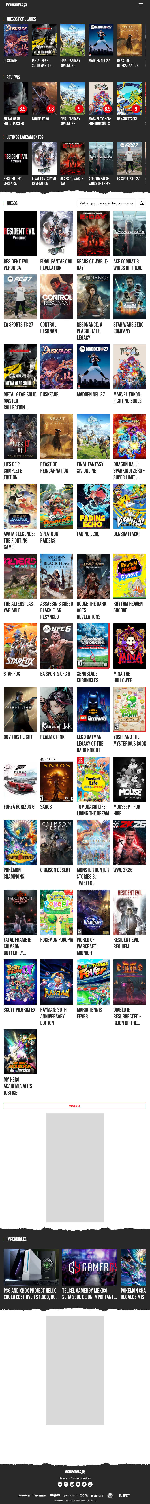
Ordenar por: (88, 203)
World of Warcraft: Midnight (87, 946)
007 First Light (18, 737)
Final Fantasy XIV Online (70, 63)
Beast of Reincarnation (127, 63)
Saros (46, 806)
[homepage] (16, 5)
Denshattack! (127, 118)
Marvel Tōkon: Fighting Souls (100, 121)
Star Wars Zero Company (128, 327)
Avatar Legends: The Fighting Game (19, 540)
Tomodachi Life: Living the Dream (93, 810)
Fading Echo (40, 118)
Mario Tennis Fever (89, 1013)
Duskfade (10, 60)
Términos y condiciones (81, 1478)
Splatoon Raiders (49, 537)
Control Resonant (49, 327)
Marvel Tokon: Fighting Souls (127, 397)
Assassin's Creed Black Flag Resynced (56, 610)
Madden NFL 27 (91, 394)
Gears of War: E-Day (72, 181)
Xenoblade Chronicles (87, 677)
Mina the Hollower (122, 677)
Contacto (63, 1478)
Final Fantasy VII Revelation (44, 181)
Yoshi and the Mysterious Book (129, 740)
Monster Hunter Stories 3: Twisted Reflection (93, 880)
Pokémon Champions (14, 873)
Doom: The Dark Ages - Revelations (91, 610)
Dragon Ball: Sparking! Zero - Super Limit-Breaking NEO (129, 474)
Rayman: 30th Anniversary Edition (53, 1016)
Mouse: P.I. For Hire (126, 810)
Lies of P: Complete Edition (13, 471)
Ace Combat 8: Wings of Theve (99, 181)
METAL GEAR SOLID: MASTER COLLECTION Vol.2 (16, 123)
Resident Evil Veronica (13, 181)
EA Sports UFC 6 (55, 673)
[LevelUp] (24, 1496)
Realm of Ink (52, 737)
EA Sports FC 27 (128, 178)
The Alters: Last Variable (19, 607)
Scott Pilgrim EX (19, 1009)
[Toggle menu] (141, 5)
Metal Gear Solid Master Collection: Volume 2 (41, 68)
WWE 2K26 (123, 870)
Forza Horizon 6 (19, 806)
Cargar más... (75, 1106)
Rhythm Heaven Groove (128, 607)
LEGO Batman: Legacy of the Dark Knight (90, 743)
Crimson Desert (55, 870)
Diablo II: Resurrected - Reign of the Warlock (127, 1019)
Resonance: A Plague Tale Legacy (89, 331)
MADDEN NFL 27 (99, 60)
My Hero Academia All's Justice (18, 1086)
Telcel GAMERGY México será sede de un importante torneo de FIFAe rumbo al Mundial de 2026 (89, 1300)
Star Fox (12, 673)
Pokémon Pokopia (56, 939)
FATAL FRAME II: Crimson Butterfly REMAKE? (17, 949)
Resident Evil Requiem (126, 943)
